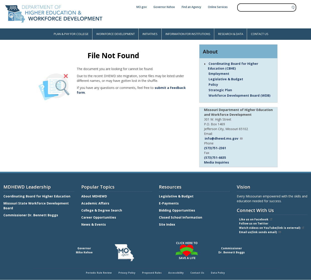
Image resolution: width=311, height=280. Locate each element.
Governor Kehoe (164, 7)
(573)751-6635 (215, 157)
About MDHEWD (94, 196)
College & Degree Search (102, 210)
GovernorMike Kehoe (84, 250)
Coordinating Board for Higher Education (37, 196)
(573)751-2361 (215, 148)
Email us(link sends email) (258, 232)
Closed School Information (180, 217)
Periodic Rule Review (99, 272)
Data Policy (218, 272)
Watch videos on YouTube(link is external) (269, 228)
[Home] (54, 26)
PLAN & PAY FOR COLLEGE (71, 34)
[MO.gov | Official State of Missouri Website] (124, 253)
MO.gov (141, 7)
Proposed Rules (152, 272)
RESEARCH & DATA (230, 34)
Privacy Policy (126, 272)
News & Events (93, 224)
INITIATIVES (150, 34)
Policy (213, 84)
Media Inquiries (216, 162)
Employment (219, 73)
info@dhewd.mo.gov (221, 138)
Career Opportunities (98, 217)
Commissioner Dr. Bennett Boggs (30, 215)
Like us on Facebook (253, 219)
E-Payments (169, 203)
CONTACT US (259, 34)
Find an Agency (191, 7)
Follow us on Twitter (253, 223)
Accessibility (176, 272)
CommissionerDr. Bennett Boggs (231, 250)
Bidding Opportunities (177, 210)
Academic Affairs (95, 203)
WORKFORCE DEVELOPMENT (115, 34)
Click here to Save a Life (156, 242)
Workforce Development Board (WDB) (239, 95)
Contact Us (197, 272)
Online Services (218, 7)
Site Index (167, 224)
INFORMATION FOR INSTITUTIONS (188, 34)
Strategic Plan (220, 90)
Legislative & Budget (226, 79)
